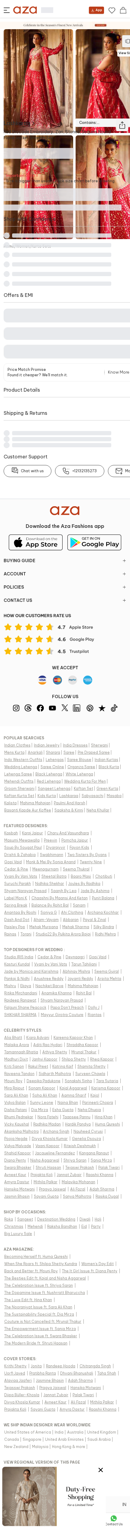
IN (124, 1504)
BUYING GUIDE (19, 560)
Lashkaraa (17, 123)
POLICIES (14, 587)
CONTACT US (18, 600)
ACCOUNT (15, 574)
